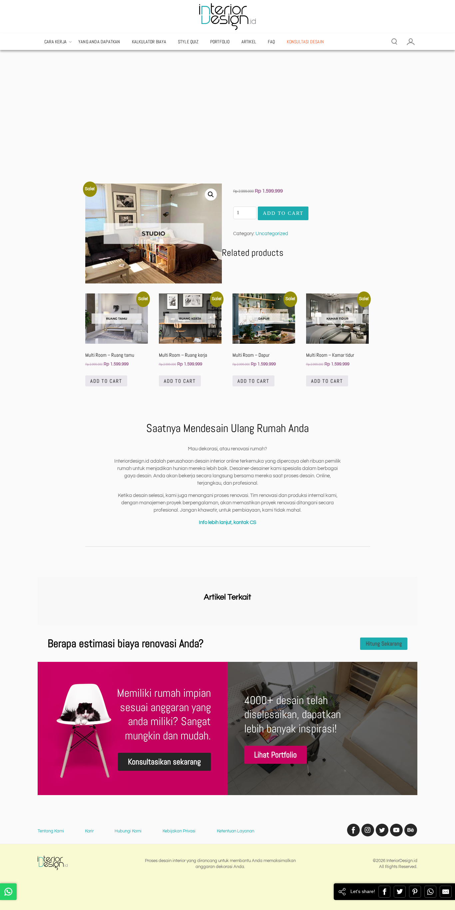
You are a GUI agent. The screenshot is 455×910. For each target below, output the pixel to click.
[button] (211, 195)
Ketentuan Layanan (235, 831)
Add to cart (106, 381)
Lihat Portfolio (275, 754)
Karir (89, 831)
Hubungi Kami (128, 831)
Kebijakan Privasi (179, 831)
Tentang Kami (51, 831)
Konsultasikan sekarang (164, 761)
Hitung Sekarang (384, 643)
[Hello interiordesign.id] (8, 891)
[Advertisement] (227, 122)
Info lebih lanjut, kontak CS (227, 522)
